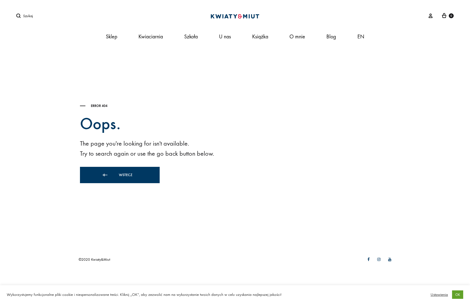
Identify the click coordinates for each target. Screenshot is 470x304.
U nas (225, 36)
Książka (260, 36)
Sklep (111, 36)
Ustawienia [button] (439, 294)
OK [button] (457, 295)
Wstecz (125, 175)
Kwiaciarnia (150, 36)
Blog (331, 36)
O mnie (297, 36)
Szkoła (191, 36)
